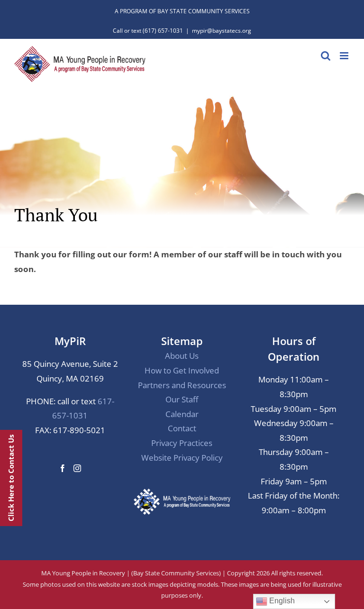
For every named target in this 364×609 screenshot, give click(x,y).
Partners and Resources (182, 385)
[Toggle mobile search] (325, 56)
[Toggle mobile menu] (345, 56)
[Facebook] (62, 468)
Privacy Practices (181, 442)
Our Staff (181, 399)
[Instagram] (77, 468)
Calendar (182, 414)
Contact (182, 428)
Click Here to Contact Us (11, 478)
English (281, 601)
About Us (182, 355)
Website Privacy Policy (182, 457)
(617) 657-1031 (163, 31)
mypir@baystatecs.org (221, 31)
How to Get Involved (182, 370)
